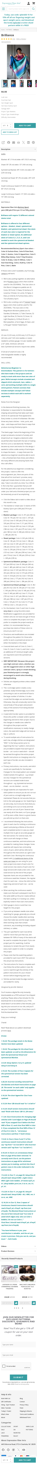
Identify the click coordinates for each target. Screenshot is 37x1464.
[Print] (18, 142)
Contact (22, 1402)
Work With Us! (5, 1398)
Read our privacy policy (22, 1384)
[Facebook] (8, 142)
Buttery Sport (13, 282)
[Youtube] (24, 1450)
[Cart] (33, 3)
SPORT (16, 1426)
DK (14, 1430)
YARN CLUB (30, 1426)
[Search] (33, 8)
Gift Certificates (6, 1402)
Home (3, 30)
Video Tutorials (6, 1408)
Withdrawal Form (25, 1417)
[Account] (28, 3)
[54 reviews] (6, 39)
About (3, 1417)
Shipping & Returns (26, 1411)
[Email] (13, 142)
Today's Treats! (6, 1411)
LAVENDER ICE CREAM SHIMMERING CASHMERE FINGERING (9, 1286)
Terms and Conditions (27, 1414)
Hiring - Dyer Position (8, 1405)
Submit (18, 1377)
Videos (3, 1246)
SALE (2, 1430)
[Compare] (16, 1303)
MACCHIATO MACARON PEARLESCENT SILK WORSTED (27, 1286)
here (9, 1031)
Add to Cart (25, 125)
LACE (3, 1433)
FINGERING (5, 1436)
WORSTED (17, 1433)
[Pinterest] (33, 142)
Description (5, 149)
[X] (23, 142)
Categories (6, 1422)
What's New (5, 1414)
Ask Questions (6, 42)
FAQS (21, 1408)
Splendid (16, 23)
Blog (21, 1398)
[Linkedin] (28, 142)
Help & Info (6, 1394)
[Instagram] (13, 1450)
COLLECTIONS (6, 1426)
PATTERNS (29, 1430)
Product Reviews (7, 1251)
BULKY (16, 1436)
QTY (4, 125)
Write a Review (21, 39)
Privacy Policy (24, 1405)
